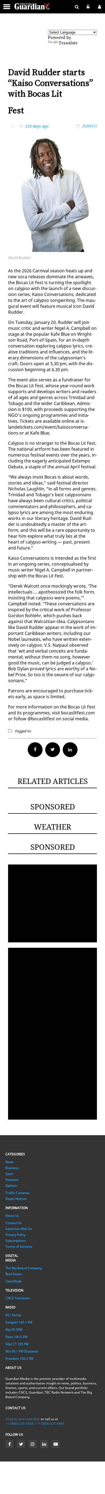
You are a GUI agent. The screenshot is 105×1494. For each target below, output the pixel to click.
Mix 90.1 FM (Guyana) (21, 1351)
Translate (68, 43)
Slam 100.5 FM (16, 1336)
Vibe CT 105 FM (17, 1344)
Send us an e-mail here (22, 1419)
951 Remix (13, 1315)
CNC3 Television (17, 1298)
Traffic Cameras (17, 1193)
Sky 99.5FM (13, 1329)
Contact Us (13, 1223)
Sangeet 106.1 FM (18, 1322)
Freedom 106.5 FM (19, 1358)
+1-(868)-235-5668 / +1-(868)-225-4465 (34, 1423)
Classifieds (13, 1281)
